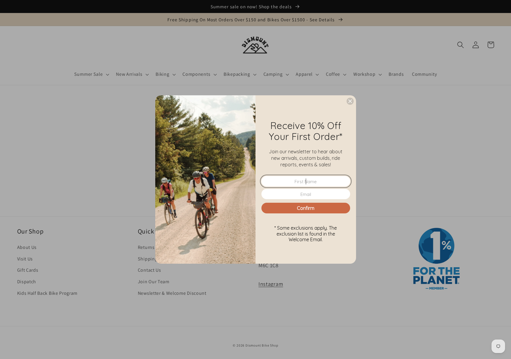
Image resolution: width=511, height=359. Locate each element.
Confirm (305, 208)
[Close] (350, 101)
